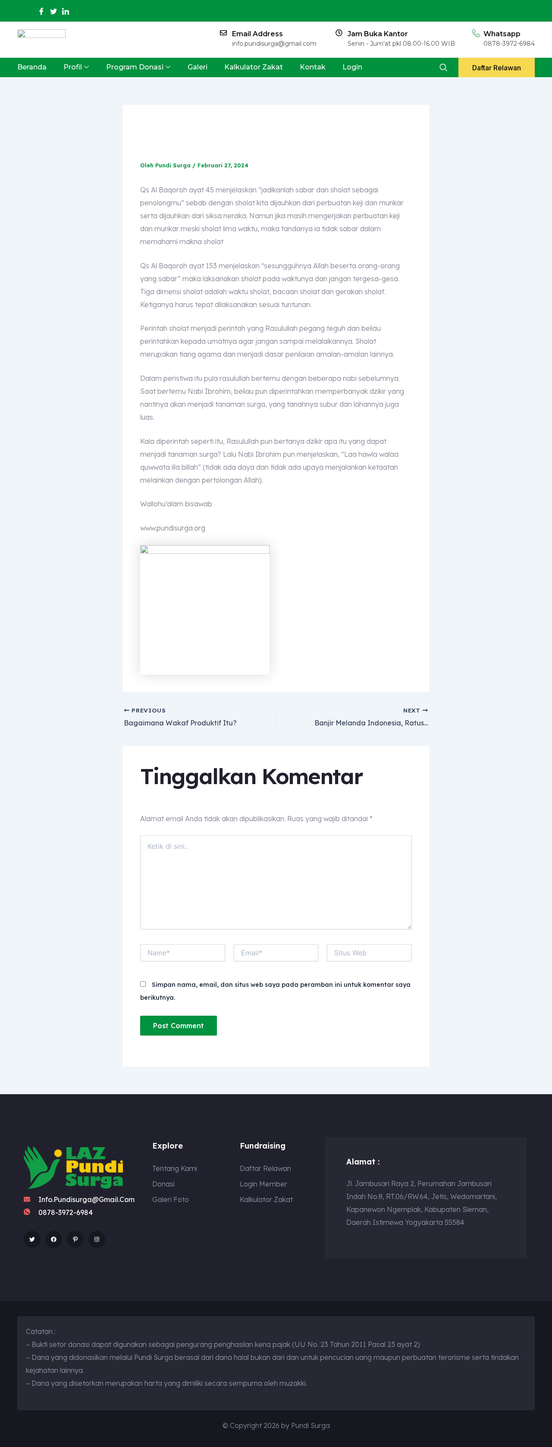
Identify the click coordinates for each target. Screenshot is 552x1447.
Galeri (197, 67)
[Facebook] (41, 11)
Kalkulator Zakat (253, 67)
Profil (72, 67)
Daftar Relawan (496, 67)
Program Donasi (134, 67)
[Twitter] (53, 11)
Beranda (32, 67)
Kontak (313, 67)
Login (352, 67)
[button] (443, 67)
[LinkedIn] (65, 11)
